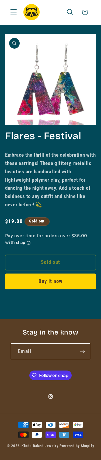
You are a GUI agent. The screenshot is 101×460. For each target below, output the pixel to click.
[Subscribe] (82, 351)
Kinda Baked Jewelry (40, 446)
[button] (13, 12)
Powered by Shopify (77, 446)
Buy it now (51, 281)
